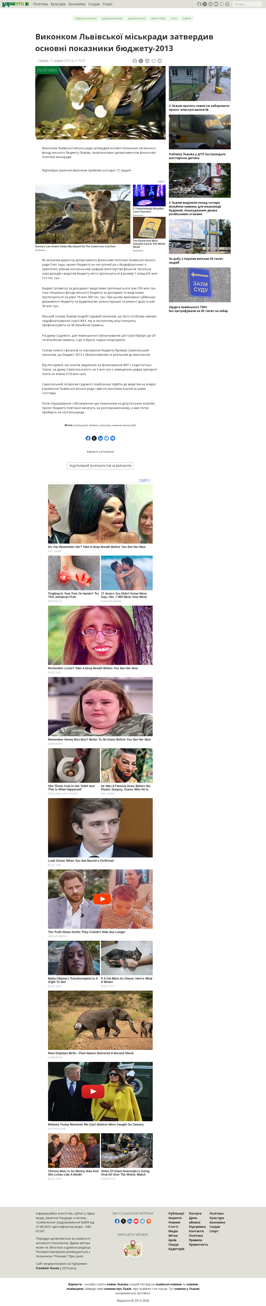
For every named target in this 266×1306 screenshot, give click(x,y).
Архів (172, 1240)
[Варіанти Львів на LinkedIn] (210, 4)
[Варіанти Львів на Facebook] (199, 4)
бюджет (94, 425)
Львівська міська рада (124, 425)
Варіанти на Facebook (100, 451)
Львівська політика (85, 18)
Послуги (195, 1213)
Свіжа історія (158, 18)
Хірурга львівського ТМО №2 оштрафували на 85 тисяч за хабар (198, 309)
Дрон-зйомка (194, 1220)
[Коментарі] (159, 61)
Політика (40, 4)
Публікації (176, 1213)
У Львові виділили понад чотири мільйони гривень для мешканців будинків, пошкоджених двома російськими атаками (195, 208)
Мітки (173, 1235)
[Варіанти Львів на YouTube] (216, 4)
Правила (195, 1240)
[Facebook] (135, 61)
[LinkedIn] (147, 61)
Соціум (94, 4)
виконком (105, 425)
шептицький (80, 425)
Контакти (196, 1231)
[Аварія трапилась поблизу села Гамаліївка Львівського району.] (200, 132)
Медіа (173, 1231)
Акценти (175, 1218)
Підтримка (197, 1227)
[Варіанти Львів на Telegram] (221, 4)
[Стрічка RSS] (227, 4)
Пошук (173, 1244)
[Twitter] (141, 61)
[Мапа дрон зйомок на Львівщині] (133, 1249)
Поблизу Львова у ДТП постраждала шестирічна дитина (197, 156)
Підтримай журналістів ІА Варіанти (100, 466)
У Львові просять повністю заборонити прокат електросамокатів (199, 108)
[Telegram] (153, 61)
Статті (174, 18)
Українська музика (112, 18)
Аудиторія (176, 1249)
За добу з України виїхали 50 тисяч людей (196, 261)
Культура (58, 4)
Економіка (77, 4)
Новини (186, 18)
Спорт (108, 4)
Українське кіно (137, 18)
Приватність (198, 1244)
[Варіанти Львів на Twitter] (205, 4)
